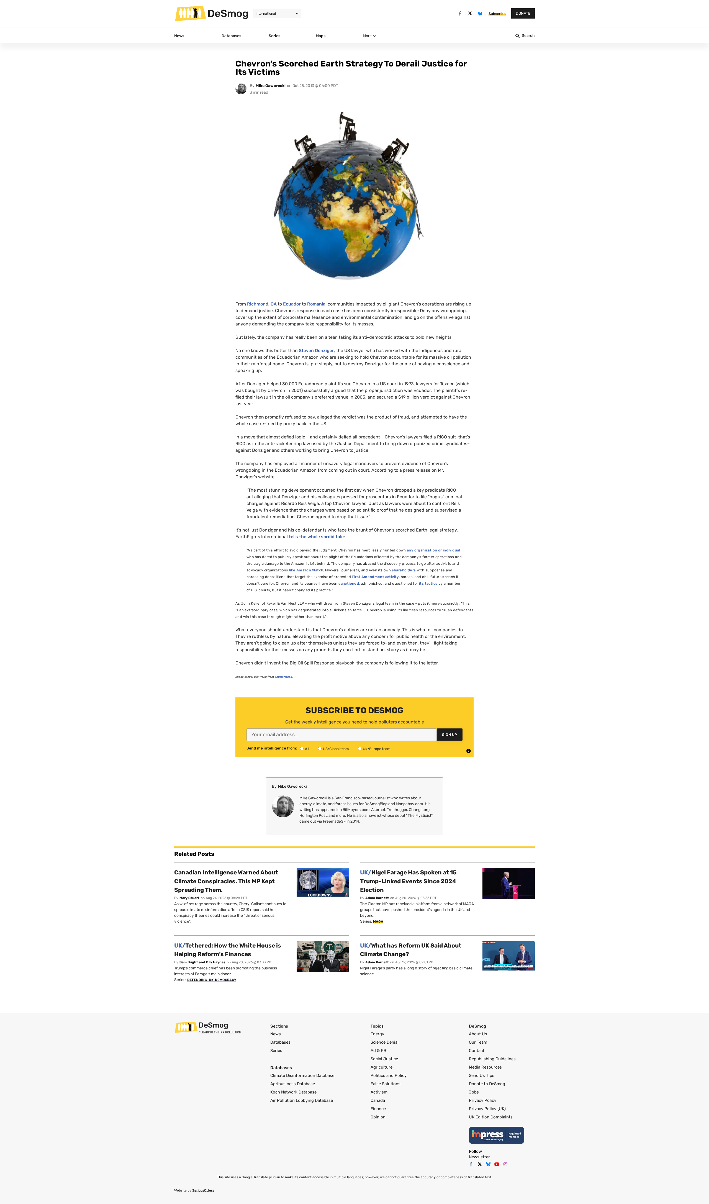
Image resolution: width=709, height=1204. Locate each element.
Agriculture (381, 1067)
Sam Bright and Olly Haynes (202, 962)
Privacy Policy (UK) (487, 1108)
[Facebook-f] (460, 13)
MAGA (378, 921)
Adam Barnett (377, 898)
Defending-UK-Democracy (211, 980)
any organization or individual (433, 550)
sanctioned (348, 583)
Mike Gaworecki (271, 85)
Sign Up (449, 735)
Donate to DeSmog (487, 1083)
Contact (476, 1050)
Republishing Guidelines (492, 1058)
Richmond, (262, 304)
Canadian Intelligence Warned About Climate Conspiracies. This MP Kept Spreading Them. (226, 881)
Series (276, 1050)
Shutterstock (283, 677)
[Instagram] (505, 1164)
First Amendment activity (375, 577)
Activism (379, 1092)
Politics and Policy (389, 1075)
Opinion (378, 1117)
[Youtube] (497, 1164)
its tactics (428, 583)
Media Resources (485, 1067)
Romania (316, 304)
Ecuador (292, 304)
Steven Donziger (316, 350)
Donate (523, 13)
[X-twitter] (470, 13)
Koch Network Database (293, 1092)
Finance (378, 1108)
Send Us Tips (481, 1075)
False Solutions (385, 1083)
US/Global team (336, 749)
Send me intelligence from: (271, 748)
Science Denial (385, 1042)
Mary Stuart (189, 898)
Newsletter (479, 1156)
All (307, 749)
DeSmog (228, 13)
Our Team (478, 1042)
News (275, 1033)
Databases (280, 1042)
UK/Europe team (377, 749)
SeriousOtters (203, 1190)
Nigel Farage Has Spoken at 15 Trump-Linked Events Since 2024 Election (408, 881)
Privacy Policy (482, 1100)
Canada (378, 1100)
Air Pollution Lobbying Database (301, 1100)
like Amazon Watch (306, 570)
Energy (377, 1033)
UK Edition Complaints (491, 1117)
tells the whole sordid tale (316, 536)
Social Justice (384, 1058)
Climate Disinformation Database (302, 1075)
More (367, 36)
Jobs (474, 1092)
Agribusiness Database (292, 1083)
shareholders (404, 570)
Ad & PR (378, 1050)
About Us (478, 1033)
